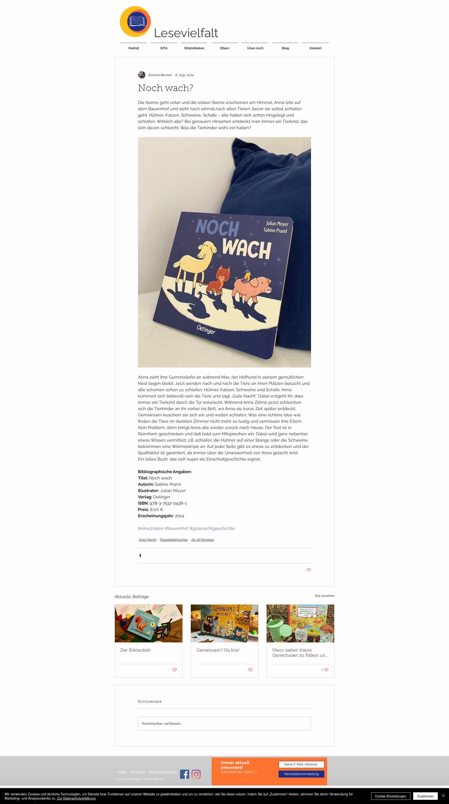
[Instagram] (196, 774)
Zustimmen (425, 796)
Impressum (137, 771)
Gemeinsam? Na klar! (217, 650)
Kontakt (122, 771)
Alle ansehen (324, 596)
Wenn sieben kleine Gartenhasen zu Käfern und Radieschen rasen (300, 653)
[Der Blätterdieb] (148, 623)
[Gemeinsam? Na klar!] (224, 623)
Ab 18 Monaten (202, 540)
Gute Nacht (147, 540)
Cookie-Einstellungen (390, 796)
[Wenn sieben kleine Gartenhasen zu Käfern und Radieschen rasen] (300, 623)
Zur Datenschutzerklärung (76, 798)
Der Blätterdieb (135, 650)
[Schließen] (443, 796)
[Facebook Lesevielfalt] (184, 774)
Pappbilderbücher (174, 540)
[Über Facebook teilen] (140, 555)
